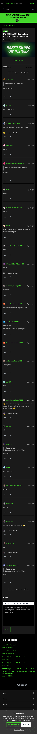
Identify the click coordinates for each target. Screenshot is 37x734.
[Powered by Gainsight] (18, 685)
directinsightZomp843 (13, 286)
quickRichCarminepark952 (14, 304)
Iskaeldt (8, 467)
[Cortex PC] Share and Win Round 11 (13, 657)
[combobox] (18, 9)
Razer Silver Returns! (9, 645)
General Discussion (8, 654)
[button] (2, 4)
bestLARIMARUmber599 (14, 485)
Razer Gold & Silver (9, 25)
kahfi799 (9, 444)
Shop (4, 693)
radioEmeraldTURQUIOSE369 (15, 400)
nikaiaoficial (10, 543)
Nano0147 (9, 105)
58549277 (9, 79)
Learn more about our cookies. (21, 720)
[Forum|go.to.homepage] (13, 4)
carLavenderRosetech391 (14, 361)
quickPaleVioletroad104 (14, 208)
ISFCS (8, 226)
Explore (5, 699)
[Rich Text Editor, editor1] (18, 615)
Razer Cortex (6, 660)
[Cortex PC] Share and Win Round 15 (13, 663)
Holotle (8, 426)
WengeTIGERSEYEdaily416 (15, 264)
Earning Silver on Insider (10, 651)
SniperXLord (10, 521)
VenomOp (9, 503)
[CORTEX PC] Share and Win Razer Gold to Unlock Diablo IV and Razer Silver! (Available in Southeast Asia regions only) (18, 671)
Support (5, 704)
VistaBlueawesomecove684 (15, 163)
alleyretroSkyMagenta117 (14, 124)
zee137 (8, 382)
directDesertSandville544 (14, 246)
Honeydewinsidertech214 (14, 343)
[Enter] (3, 9)
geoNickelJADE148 (12, 322)
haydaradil (9, 145)
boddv (8, 190)
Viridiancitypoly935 (12, 565)
